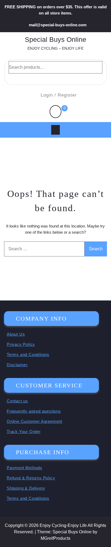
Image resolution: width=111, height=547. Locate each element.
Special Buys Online (55, 39)
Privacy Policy (21, 344)
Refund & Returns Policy (31, 478)
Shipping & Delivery (26, 488)
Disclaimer (17, 364)
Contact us (17, 401)
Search (55, 78)
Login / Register (59, 95)
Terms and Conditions (28, 354)
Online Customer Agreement (34, 421)
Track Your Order (24, 431)
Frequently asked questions (34, 411)
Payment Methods (24, 467)
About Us (16, 334)
